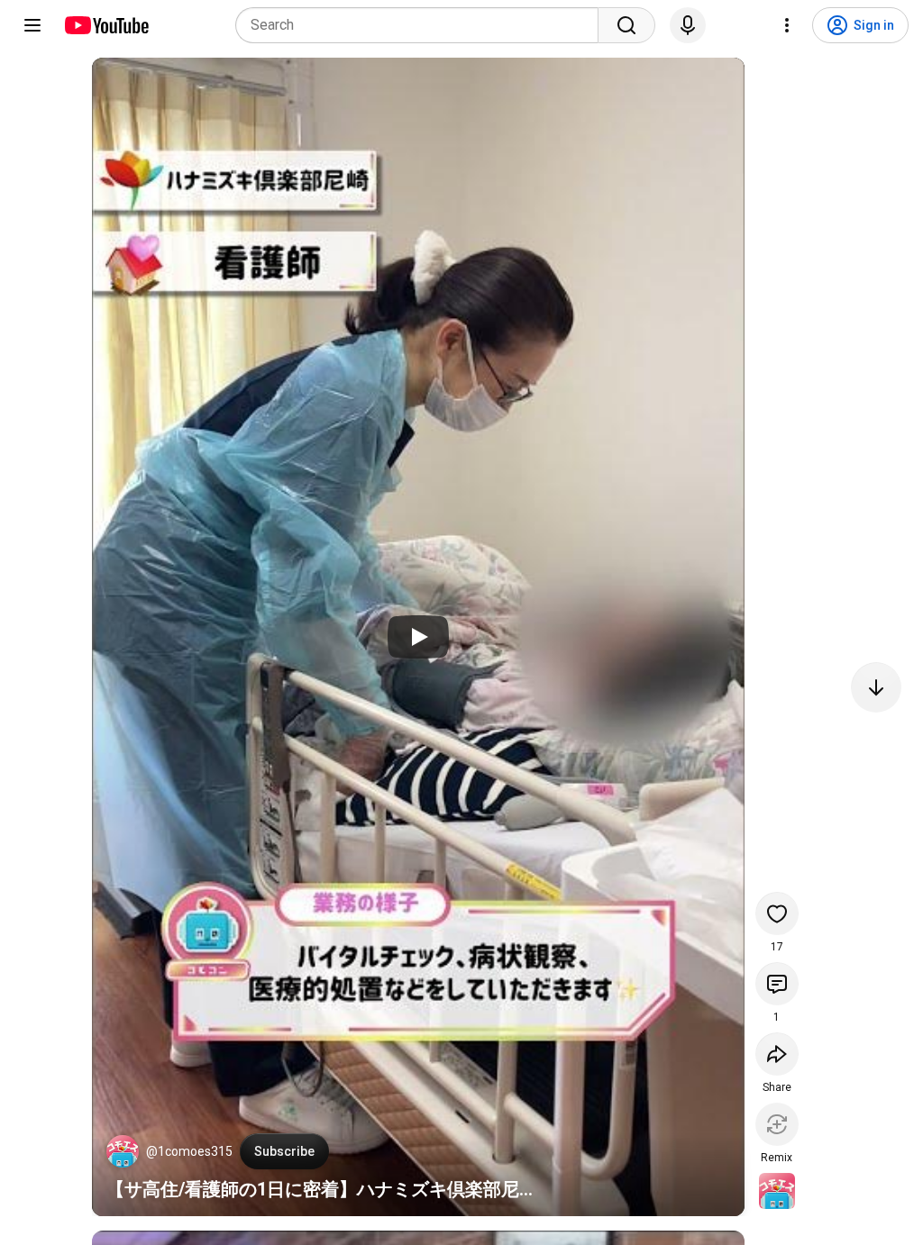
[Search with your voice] (688, 25)
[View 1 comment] (777, 983)
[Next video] (876, 687)
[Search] (626, 25)
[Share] (777, 1054)
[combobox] (422, 25)
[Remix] (777, 1124)
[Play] (418, 637)
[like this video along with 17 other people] (777, 913)
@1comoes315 (189, 1151)
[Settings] (787, 25)
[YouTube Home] (105, 25)
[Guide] (32, 25)
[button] (122, 1151)
